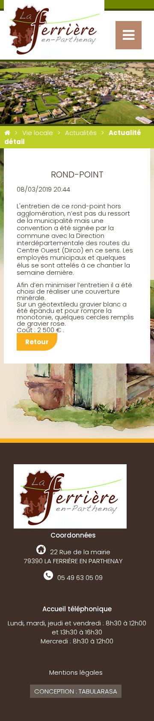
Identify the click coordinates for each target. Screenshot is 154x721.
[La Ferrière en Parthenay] (7, 132)
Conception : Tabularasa (75, 691)
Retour (37, 341)
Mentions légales (76, 672)
